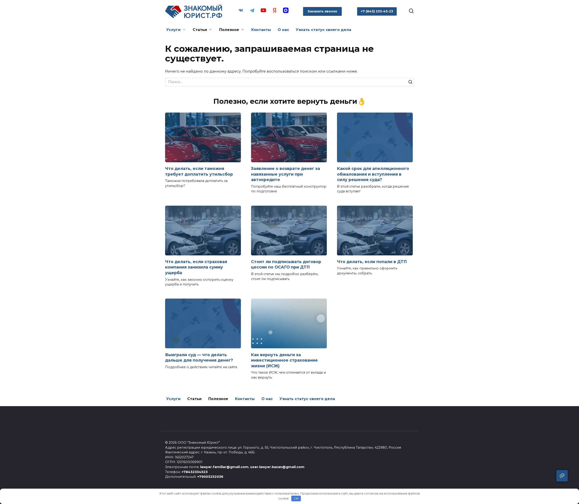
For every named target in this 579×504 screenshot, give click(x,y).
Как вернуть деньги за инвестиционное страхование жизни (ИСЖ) (284, 360)
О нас (283, 30)
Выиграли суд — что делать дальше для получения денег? (199, 357)
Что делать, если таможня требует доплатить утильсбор (199, 171)
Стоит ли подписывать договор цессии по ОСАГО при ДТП (286, 264)
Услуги (173, 30)
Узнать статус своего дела (323, 30)
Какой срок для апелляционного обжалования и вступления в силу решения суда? (373, 174)
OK (296, 498)
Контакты (261, 30)
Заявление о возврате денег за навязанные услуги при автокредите (285, 174)
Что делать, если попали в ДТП (372, 261)
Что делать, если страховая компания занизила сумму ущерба (196, 267)
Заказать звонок (322, 11)
